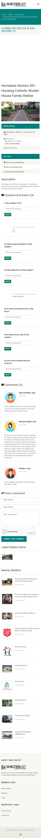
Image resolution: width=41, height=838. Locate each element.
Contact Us (5, 815)
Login (3, 798)
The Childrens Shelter (22, 716)
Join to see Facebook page (14, 171)
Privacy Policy (6, 811)
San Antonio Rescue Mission (25, 613)
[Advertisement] (20, 56)
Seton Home (19, 681)
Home (3, 15)
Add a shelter (6, 788)
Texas (10, 15)
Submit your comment (14, 539)
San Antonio (19, 15)
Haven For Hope (20, 647)
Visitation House (20, 700)
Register (4, 793)
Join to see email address (15, 162)
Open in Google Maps (12, 143)
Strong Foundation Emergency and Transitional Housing (26, 580)
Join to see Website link (14, 167)
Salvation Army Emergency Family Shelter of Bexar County (27, 630)
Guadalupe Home (21, 665)
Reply (8, 214)
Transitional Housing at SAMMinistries (23, 733)
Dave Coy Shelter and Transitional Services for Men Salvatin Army (27, 596)
